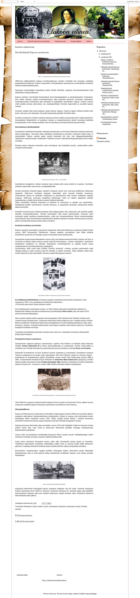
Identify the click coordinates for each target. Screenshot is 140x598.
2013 (101, 51)
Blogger (94, 594)
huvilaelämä (53, 506)
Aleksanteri (27, 506)
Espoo (34, 506)
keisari (78, 506)
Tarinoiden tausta (60, 41)
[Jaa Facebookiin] (48, 503)
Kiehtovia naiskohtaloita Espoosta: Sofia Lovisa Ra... (110, 97)
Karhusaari (71, 506)
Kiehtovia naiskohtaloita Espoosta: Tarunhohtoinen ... (109, 76)
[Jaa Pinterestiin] (50, 503)
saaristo (18, 509)
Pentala (84, 506)
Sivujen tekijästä (76, 41)
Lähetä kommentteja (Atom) (56, 580)
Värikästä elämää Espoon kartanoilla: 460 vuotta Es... (110, 105)
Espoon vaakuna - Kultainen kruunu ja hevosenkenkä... (108, 62)
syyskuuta (105, 57)
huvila (46, 506)
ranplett (75, 594)
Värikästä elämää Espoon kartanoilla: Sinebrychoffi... (110, 83)
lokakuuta (105, 54)
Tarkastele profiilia (103, 141)
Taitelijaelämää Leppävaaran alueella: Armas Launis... (110, 90)
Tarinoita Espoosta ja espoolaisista (39, 41)
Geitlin (40, 506)
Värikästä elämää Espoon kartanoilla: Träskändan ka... (110, 69)
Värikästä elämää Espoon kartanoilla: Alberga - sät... (110, 112)
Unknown (102, 138)
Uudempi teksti (22, 575)
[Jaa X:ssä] (46, 503)
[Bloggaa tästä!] (44, 503)
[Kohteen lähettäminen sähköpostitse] (43, 503)
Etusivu (20, 41)
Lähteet (88, 41)
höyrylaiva (62, 506)
